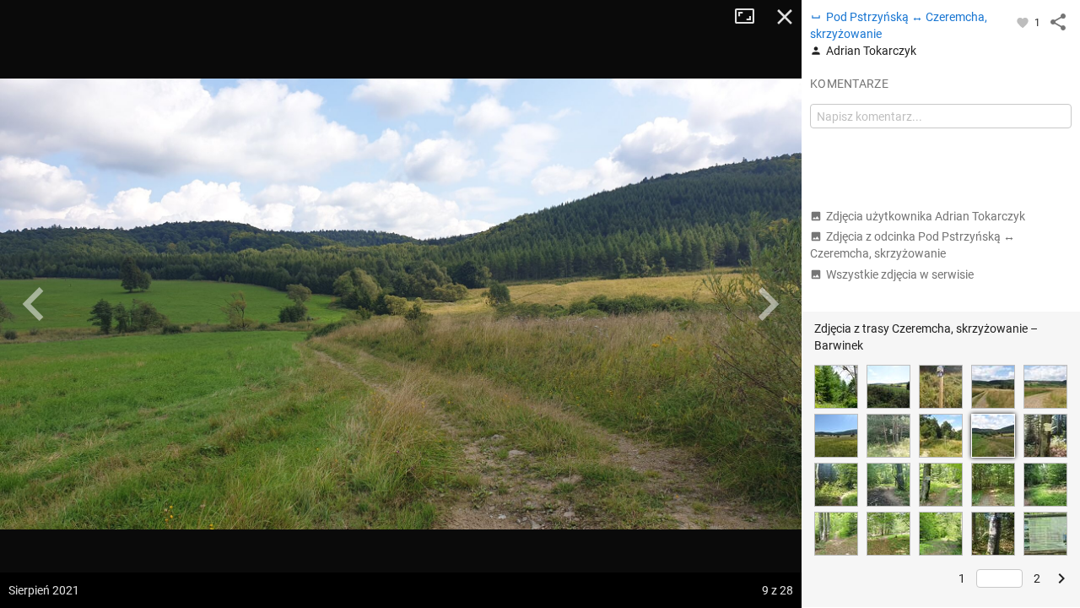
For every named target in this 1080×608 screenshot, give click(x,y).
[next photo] (768, 304)
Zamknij (785, 17)
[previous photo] (34, 304)
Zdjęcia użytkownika (925, 216)
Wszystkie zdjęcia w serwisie (900, 274)
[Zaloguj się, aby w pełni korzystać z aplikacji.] (1024, 22)
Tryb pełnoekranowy (751, 17)
